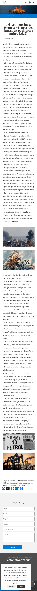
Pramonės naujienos (19, 16)
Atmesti (11, 586)
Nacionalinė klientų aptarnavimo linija (20, 557)
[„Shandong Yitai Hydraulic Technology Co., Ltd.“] (4, 4)
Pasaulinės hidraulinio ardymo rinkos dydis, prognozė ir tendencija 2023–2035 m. (18, 484)
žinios (9, 16)
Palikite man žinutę (27, 39)
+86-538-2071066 (18, 560)
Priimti (21, 586)
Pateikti (12, 547)
